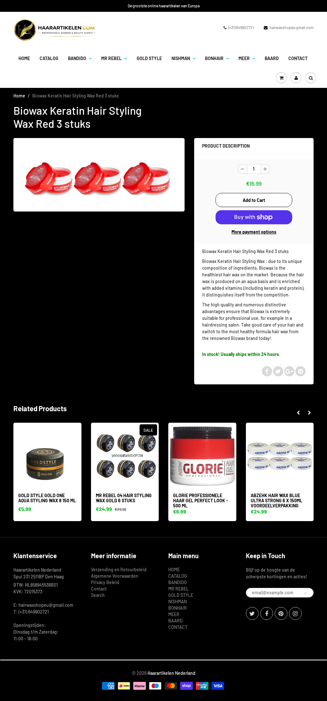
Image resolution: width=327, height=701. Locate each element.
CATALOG (49, 58)
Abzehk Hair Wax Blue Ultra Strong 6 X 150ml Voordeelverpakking (276, 500)
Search (98, 595)
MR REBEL (111, 58)
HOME (24, 58)
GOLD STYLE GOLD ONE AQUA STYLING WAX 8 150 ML (47, 498)
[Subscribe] (305, 593)
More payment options (254, 232)
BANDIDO (77, 58)
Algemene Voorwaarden (114, 576)
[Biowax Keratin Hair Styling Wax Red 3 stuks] (99, 174)
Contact (99, 588)
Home (19, 95)
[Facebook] (266, 613)
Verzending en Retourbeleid (119, 569)
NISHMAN (180, 58)
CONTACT (298, 58)
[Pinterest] (281, 613)
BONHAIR (214, 58)
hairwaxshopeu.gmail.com (292, 27)
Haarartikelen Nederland (171, 673)
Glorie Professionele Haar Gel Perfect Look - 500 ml (200, 500)
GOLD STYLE (149, 58)
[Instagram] (295, 613)
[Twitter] (252, 613)
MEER (244, 58)
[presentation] (298, 412)
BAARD (272, 58)
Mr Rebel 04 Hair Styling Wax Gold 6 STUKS (124, 498)
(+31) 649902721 (241, 27)
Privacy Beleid (105, 582)
